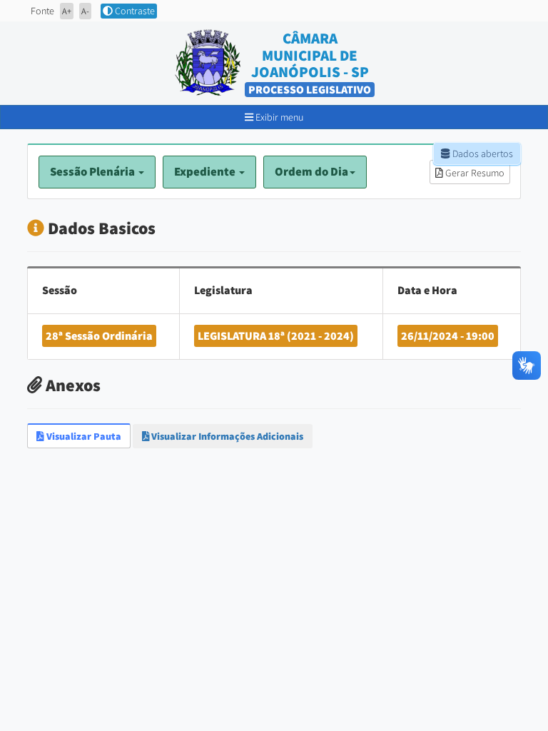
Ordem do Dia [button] (311, 171)
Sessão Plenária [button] (93, 171)
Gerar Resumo (473, 172)
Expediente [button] (206, 171)
